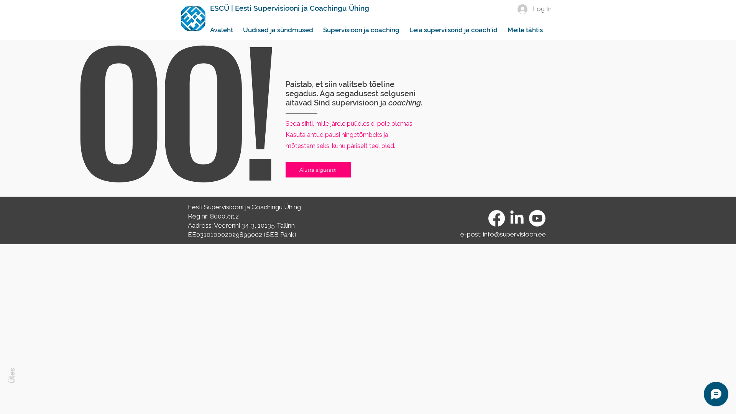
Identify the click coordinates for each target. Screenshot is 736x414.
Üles (12, 375)
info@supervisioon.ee (514, 234)
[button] (278, 26)
